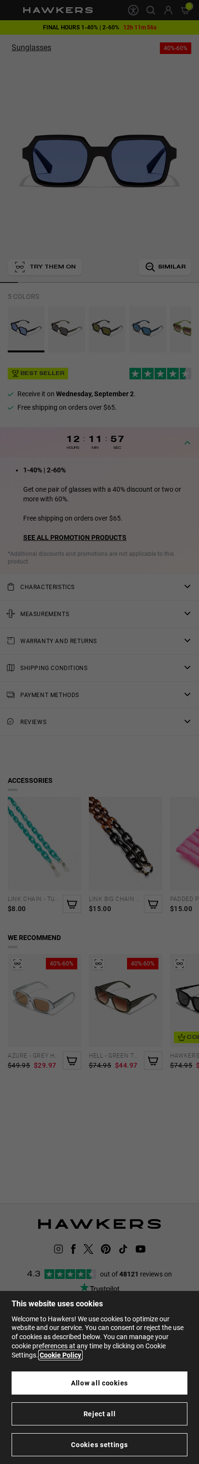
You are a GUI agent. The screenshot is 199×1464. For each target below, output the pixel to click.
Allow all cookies (99, 1383)
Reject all (100, 1414)
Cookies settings (99, 1445)
